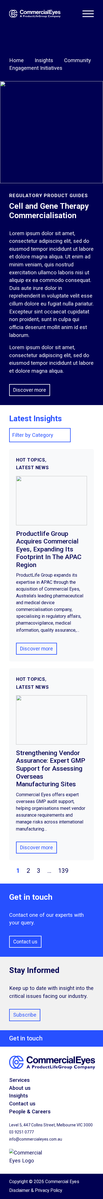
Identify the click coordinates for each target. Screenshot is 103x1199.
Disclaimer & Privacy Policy (35, 1190)
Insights (44, 60)
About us (20, 1088)
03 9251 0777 (21, 1132)
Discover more (29, 390)
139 (63, 870)
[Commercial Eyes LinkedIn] (91, 1190)
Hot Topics (30, 460)
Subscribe (24, 1015)
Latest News (32, 467)
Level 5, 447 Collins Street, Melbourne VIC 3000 (51, 1125)
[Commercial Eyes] (45, 13)
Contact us (25, 942)
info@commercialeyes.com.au (35, 1139)
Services (19, 1080)
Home (16, 60)
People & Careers (30, 1111)
